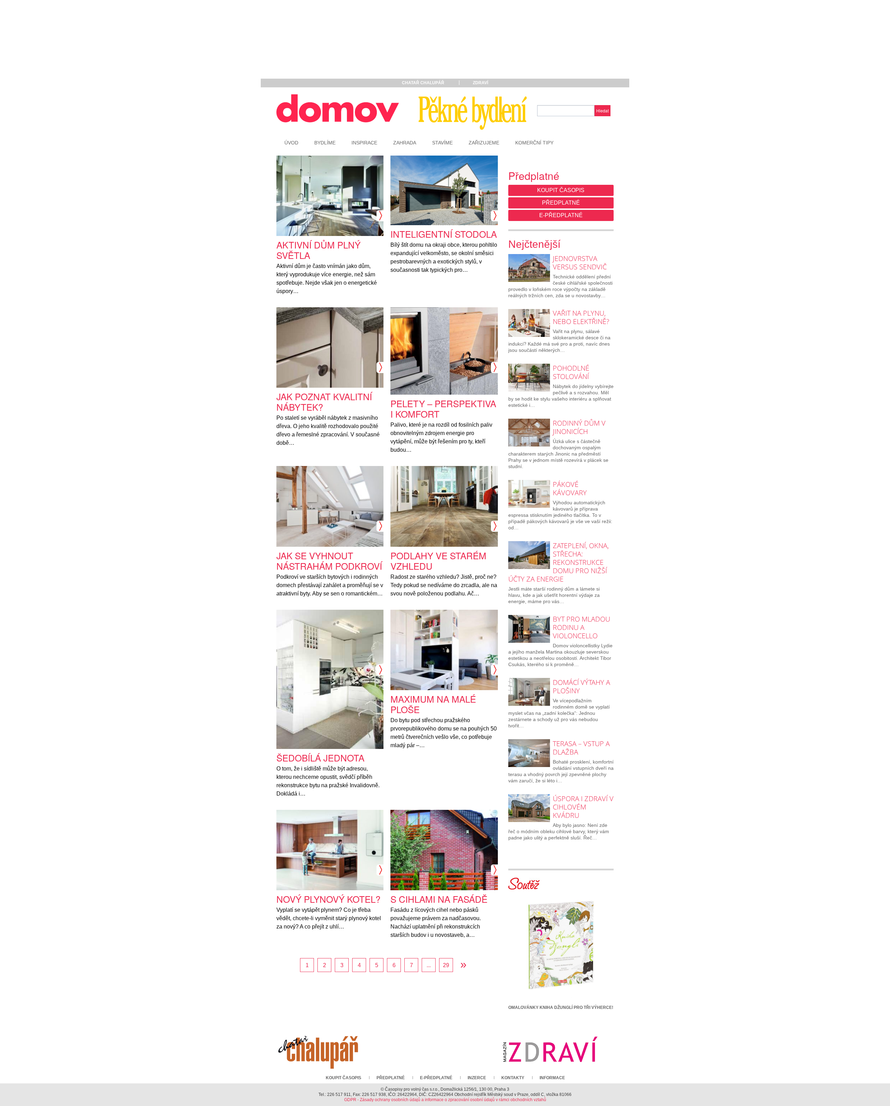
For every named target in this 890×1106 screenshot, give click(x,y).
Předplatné (561, 203)
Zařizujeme (484, 142)
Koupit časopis (560, 190)
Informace (552, 1077)
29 (446, 965)
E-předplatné (561, 215)
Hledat (602, 110)
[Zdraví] (550, 1048)
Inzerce (477, 1077)
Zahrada (404, 142)
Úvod (291, 142)
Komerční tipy (534, 142)
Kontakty (512, 1077)
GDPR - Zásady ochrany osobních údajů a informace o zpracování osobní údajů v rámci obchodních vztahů (445, 1099)
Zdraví (480, 82)
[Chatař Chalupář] (318, 1048)
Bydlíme (324, 142)
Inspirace (364, 142)
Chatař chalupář (423, 82)
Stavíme (442, 142)
